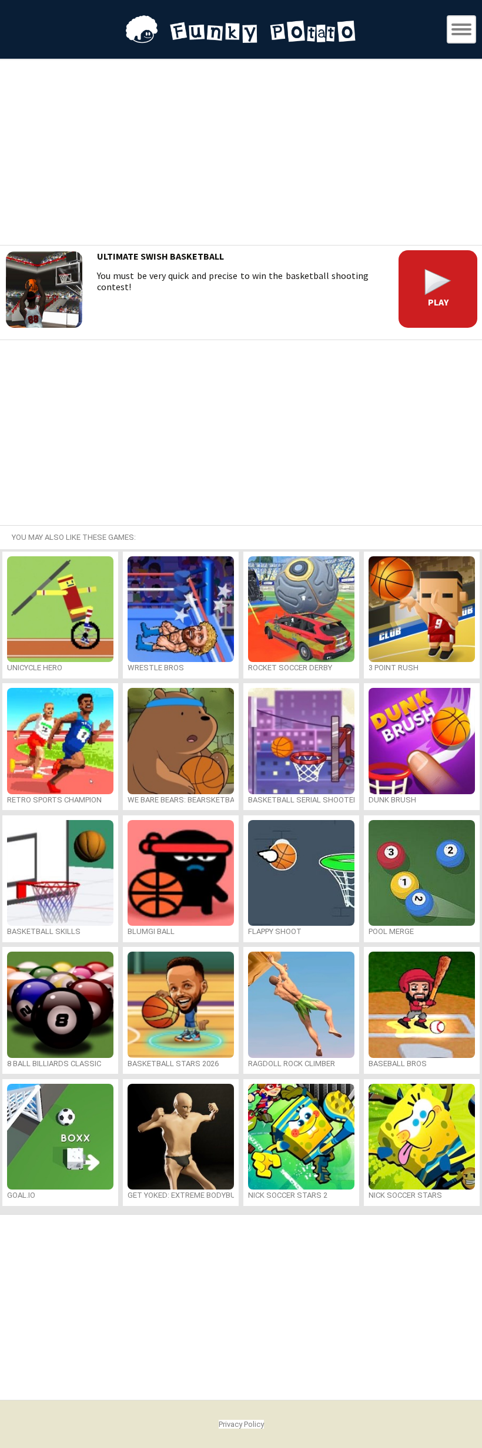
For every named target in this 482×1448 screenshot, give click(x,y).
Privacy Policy (241, 1424)
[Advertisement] (241, 154)
